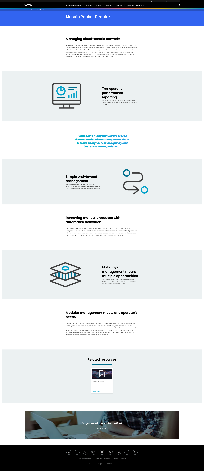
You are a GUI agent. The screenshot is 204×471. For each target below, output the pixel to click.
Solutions (98, 5)
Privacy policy (97, 463)
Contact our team (101, 428)
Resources (130, 5)
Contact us (173, 1)
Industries (109, 5)
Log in (179, 1)
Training (150, 1)
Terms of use (104, 463)
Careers (144, 1)
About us (139, 5)
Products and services (73, 5)
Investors (156, 1)
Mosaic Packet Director (100, 381)
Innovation (88, 5)
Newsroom (119, 5)
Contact (123, 458)
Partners (162, 1)
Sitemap (91, 463)
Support (167, 1)
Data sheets (97, 391)
